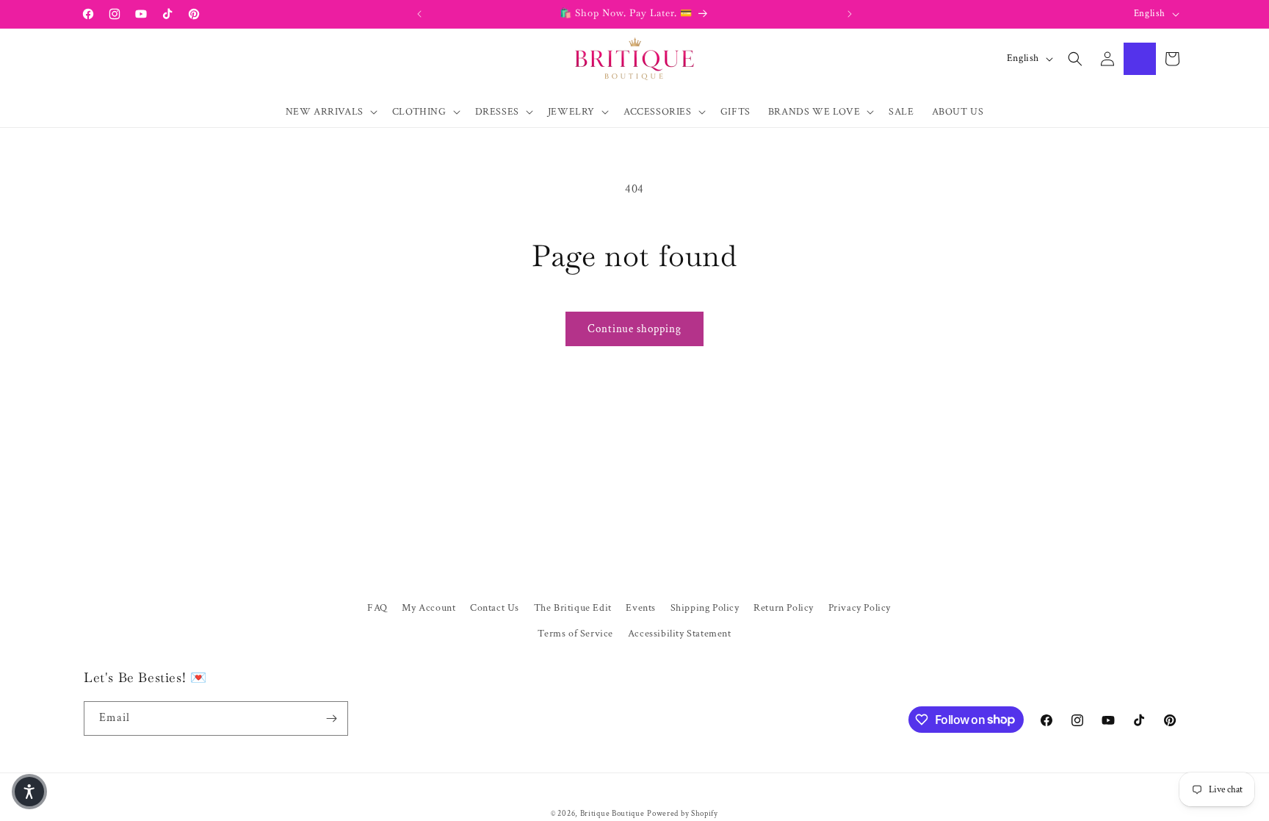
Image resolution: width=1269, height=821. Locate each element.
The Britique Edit (573, 607)
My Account (428, 607)
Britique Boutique (612, 814)
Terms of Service (575, 633)
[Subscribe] (331, 718)
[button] (330, 111)
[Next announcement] (850, 14)
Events (641, 607)
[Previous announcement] (419, 14)
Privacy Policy (859, 607)
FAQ (377, 607)
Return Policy (783, 607)
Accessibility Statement (679, 633)
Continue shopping (635, 329)
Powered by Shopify (682, 814)
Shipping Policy (705, 607)
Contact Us (494, 607)
